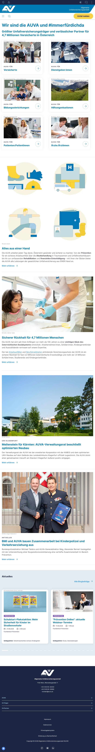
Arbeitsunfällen (15, 352)
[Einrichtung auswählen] (8, 2)
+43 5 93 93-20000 (47, 687)
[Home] (8, 8)
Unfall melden (83, 16)
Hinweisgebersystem (47, 730)
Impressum (47, 719)
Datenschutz (47, 725)
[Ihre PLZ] (3, 2)
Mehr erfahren (8, 266)
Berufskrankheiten (34, 352)
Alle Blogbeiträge (81, 581)
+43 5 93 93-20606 (47, 689)
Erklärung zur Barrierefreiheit (47, 736)
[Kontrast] (80, 2)
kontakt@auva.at (47, 691)
